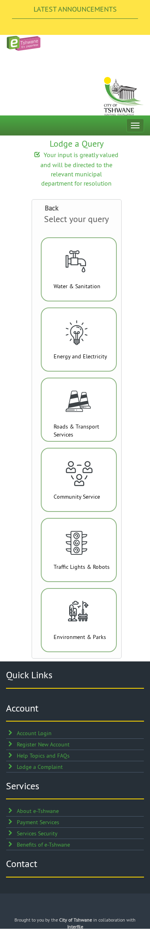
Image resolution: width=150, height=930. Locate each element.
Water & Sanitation (77, 286)
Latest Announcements (75, 9)
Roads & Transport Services (76, 430)
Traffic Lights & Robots (82, 566)
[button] (51, 208)
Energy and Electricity (80, 356)
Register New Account (43, 744)
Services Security (37, 833)
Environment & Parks (80, 637)
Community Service (77, 496)
